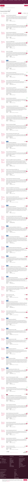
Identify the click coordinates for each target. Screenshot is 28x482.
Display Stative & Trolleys (12, 184)
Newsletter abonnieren (21, 459)
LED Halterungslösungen (12, 222)
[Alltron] (2, 5)
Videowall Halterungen (12, 283)
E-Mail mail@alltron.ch (4, 462)
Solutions (15, 471)
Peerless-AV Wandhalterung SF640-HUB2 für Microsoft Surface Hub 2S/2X (15, 286)
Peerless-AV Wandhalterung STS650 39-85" (11, 61)
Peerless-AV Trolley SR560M (9, 51)
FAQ (19, 467)
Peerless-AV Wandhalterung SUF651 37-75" (11, 206)
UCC (14, 476)
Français (27, 3)
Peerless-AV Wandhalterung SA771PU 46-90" (11, 430)
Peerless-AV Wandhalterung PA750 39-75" (11, 422)
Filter (20, 13)
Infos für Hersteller (12, 466)
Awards (10, 463)
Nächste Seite (24, 452)
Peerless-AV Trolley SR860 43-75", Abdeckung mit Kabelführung (13, 159)
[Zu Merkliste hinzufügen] (25, 25)
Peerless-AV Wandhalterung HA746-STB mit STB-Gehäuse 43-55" (13, 247)
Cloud (15, 472)
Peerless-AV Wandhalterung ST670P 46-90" (11, 348)
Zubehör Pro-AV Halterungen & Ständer (14, 297)
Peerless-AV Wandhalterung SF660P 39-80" (11, 387)
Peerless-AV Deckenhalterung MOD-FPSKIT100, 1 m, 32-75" (13, 80)
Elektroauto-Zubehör (16, 478)
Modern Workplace (16, 477)
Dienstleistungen (16, 0)
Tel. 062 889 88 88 (4, 461)
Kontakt (25, 0)
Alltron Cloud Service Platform (22, 465)
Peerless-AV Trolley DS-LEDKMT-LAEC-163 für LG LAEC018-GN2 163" (14, 216)
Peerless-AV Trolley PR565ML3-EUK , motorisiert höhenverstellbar (13, 395)
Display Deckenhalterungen (13, 84)
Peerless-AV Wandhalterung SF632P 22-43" (11, 98)
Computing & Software (3, 471)
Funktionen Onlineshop (21, 466)
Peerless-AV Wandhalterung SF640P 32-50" (11, 72)
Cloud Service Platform (11, 0)
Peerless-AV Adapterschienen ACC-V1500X (11, 329)
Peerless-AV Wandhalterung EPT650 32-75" (11, 319)
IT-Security (15, 474)
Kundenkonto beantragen (22, 458)
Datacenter (15, 473)
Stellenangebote (11, 461)
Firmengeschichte (12, 462)
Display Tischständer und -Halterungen (14, 112)
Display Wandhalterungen (12, 102)
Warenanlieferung (12, 465)
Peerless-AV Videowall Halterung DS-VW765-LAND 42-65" (13, 236)
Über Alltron (11, 458)
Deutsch (24, 3)
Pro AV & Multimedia (2, 474)
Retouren (20, 462)
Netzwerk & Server (2, 472)
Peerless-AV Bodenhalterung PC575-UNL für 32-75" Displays (13, 178)
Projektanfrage (20, 461)
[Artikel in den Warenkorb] (26, 25)
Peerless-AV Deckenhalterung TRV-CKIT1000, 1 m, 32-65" (12, 133)
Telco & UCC (1, 473)
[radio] (24, 13)
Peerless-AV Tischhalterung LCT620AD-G (11, 124)
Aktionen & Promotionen (3, 477)
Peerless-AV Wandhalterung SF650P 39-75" (11, 15)
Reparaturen (20, 463)
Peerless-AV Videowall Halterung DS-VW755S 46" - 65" (12, 169)
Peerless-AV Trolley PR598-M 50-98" (10, 41)
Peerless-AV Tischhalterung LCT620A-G (10, 358)
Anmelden (26, 5)
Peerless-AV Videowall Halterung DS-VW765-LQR (12, 277)
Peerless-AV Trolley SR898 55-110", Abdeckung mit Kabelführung (13, 266)
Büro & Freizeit (2, 476)
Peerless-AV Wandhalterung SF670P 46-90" (11, 24)
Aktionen (23, 0)
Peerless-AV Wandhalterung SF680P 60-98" (11, 32)
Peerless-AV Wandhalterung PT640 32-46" (11, 404)
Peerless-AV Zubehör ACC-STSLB (10, 294)
